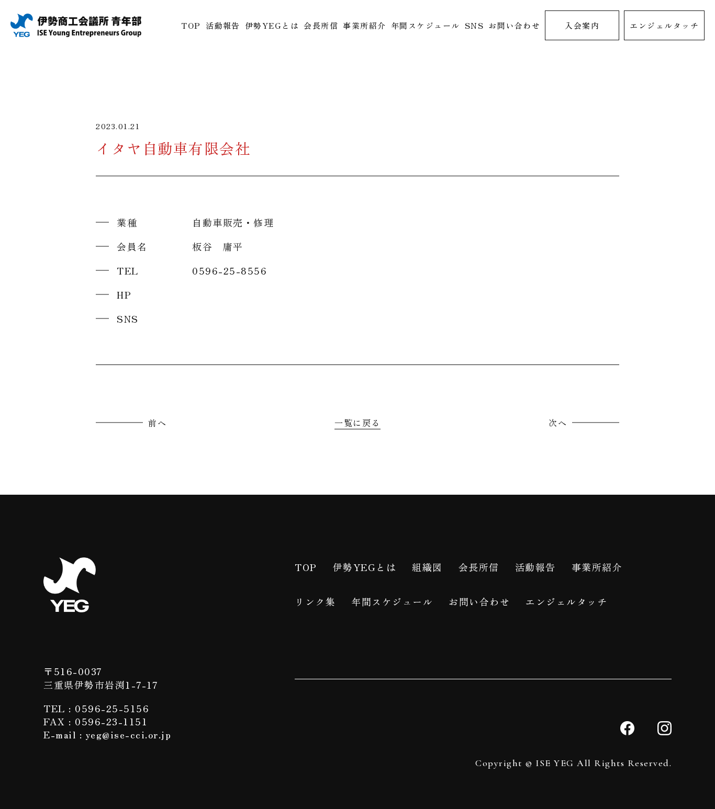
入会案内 (582, 25)
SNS (474, 25)
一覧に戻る (357, 422)
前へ (157, 422)
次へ (558, 422)
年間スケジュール (425, 25)
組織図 (427, 567)
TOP (191, 25)
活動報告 (223, 25)
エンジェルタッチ (664, 25)
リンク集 (315, 601)
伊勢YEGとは (272, 25)
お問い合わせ (514, 25)
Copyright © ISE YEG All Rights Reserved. (573, 763)
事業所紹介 (364, 25)
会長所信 (321, 25)
